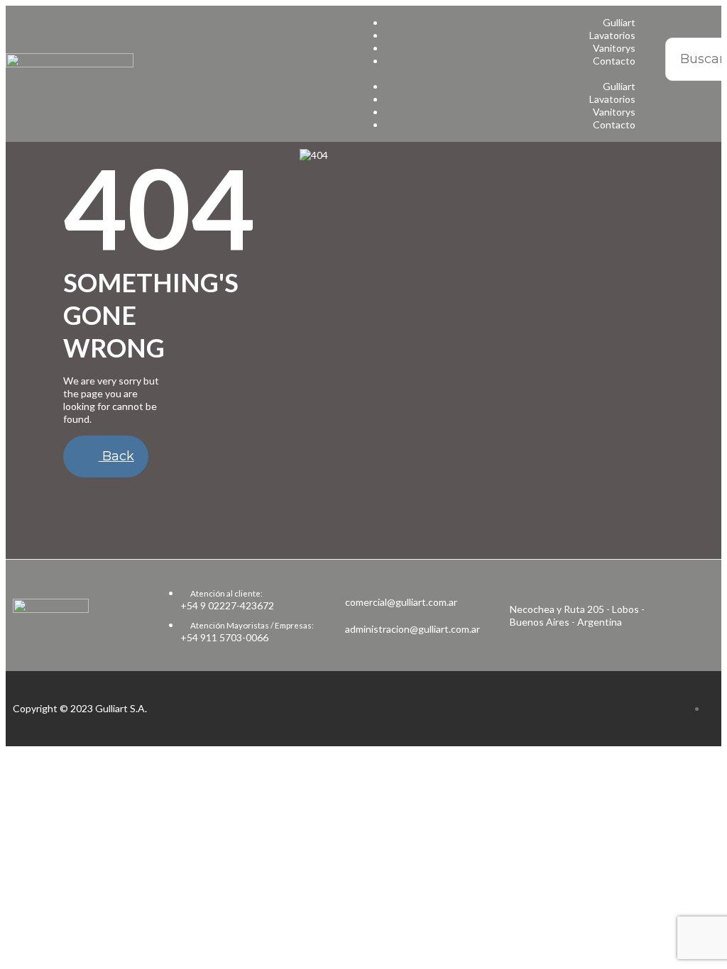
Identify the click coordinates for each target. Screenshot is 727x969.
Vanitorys (614, 48)
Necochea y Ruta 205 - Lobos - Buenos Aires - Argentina (577, 615)
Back (116, 456)
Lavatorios (612, 35)
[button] (503, 73)
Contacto (614, 61)
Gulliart (619, 22)
